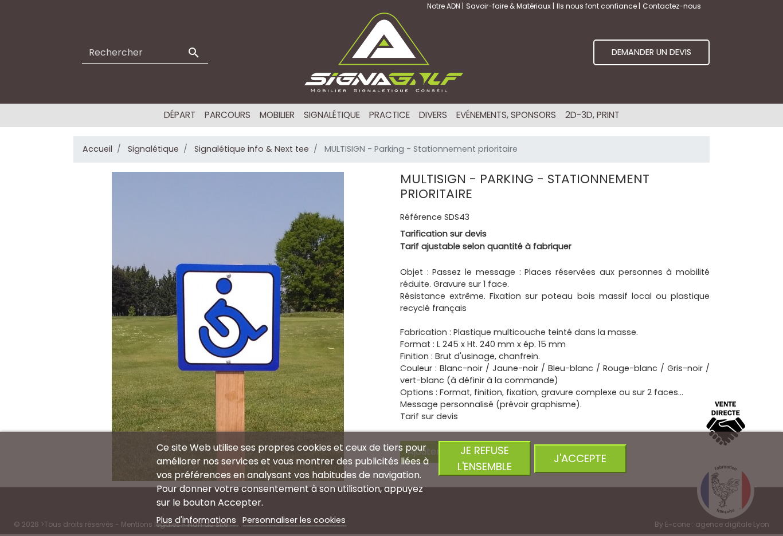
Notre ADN (444, 6)
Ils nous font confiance (598, 6)
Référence (421, 217)
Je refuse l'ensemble (484, 458)
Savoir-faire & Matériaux (509, 6)
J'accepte (580, 458)
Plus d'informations (197, 520)
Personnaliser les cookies (294, 520)
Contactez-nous (672, 6)
